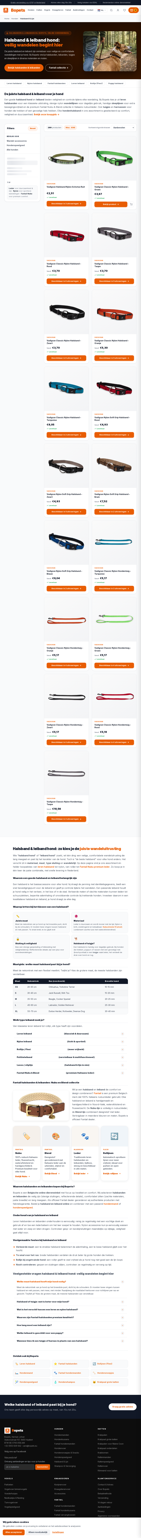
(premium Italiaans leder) (55, 1073)
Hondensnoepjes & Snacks (66, 1453)
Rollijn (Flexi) (96, 83)
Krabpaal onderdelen (107, 1448)
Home (6, 18)
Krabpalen (102, 1435)
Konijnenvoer (60, 1484)
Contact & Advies (105, 1484)
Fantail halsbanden (57, 83)
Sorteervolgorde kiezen (99, 127)
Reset (33, 128)
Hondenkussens (61, 1439)
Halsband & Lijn (61, 1461)
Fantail (97, 1093)
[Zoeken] (111, 10)
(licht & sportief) (51, 1041)
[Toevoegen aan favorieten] (84, 140)
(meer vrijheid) (50, 1049)
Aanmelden (42, 1467)
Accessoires (60, 1493)
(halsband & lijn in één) (53, 1065)
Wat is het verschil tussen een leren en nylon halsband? (47, 1309)
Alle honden (12, 150)
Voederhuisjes (10, 1493)
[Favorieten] (124, 10)
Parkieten (8, 1484)
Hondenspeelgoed (16, 145)
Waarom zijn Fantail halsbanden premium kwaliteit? (45, 1317)
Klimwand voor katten (107, 1470)
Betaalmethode (105, 1493)
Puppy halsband (115, 83)
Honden (14, 18)
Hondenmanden (61, 1435)
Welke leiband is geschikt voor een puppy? (40, 1333)
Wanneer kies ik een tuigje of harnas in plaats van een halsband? (52, 1341)
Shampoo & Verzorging (65, 1466)
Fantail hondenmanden (64, 1444)
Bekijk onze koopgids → (46, 114)
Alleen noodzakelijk (38, 1532)
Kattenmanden (104, 1457)
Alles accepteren (14, 1532)
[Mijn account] (118, 10)
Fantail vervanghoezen (64, 1515)
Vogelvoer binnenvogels (15, 1489)
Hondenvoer (60, 1448)
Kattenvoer (103, 1466)
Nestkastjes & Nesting (14, 1498)
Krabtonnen (103, 1453)
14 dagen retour (105, 1502)
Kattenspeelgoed (106, 1461)
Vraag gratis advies (122, 1406)
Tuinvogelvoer (11, 1502)
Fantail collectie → (58, 67)
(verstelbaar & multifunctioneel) (56, 1057)
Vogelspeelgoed (12, 1507)
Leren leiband (77, 83)
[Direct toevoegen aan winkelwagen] (131, 204)
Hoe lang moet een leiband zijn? (34, 1325)
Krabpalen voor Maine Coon (111, 1444)
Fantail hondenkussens (64, 1510)
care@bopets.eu (30, 1446)
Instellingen (58, 1532)
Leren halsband (14, 83)
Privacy (101, 1511)
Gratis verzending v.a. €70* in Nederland (28, 3)
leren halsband (46, 866)
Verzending (103, 1498)
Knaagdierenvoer (62, 1489)
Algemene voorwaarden (109, 1516)
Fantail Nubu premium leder (95, 866)
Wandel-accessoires (17, 141)
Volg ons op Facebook (15, 1451)
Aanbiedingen (104, 1507)
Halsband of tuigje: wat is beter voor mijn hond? (43, 1302)
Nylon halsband (34, 83)
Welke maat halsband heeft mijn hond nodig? (41, 1281)
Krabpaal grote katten (108, 1439)
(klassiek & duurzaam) (53, 1033)
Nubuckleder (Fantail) (112, 927)
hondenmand (111, 1203)
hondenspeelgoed (23, 1207)
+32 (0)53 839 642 (12, 1446)
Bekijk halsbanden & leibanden (24, 67)
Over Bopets (103, 1489)
